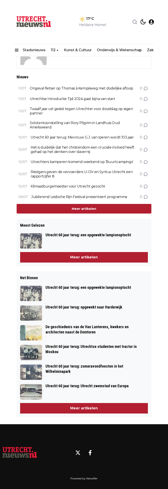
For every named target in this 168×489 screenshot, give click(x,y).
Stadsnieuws (34, 50)
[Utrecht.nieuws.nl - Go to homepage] (19, 452)
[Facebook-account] (90, 452)
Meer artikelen (84, 209)
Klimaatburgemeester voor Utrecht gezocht (68, 186)
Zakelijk (154, 50)
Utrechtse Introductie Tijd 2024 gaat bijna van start (72, 99)
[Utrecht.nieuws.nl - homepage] (33, 22)
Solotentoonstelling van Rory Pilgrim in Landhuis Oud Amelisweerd (75, 125)
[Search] (134, 22)
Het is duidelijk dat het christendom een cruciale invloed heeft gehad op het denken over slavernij (83, 149)
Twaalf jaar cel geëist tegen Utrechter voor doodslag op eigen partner (81, 111)
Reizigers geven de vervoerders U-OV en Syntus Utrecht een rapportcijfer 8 (82, 174)
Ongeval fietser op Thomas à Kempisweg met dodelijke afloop (81, 88)
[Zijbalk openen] (16, 50)
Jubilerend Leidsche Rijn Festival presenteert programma (79, 197)
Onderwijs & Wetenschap (119, 50)
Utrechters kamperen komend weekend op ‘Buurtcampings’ (82, 162)
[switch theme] (143, 22)
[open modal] (151, 22)
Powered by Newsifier (84, 478)
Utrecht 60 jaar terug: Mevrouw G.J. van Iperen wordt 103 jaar (82, 137)
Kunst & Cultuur (78, 50)
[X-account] (77, 452)
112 (53, 50)
